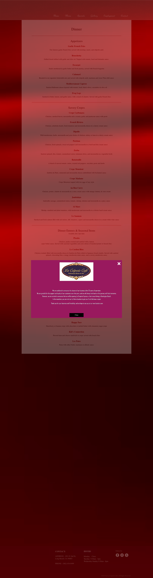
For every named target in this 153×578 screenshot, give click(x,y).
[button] (119, 264)
